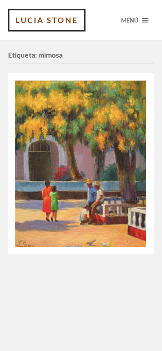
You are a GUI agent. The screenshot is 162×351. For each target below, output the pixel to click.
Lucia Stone (46, 20)
